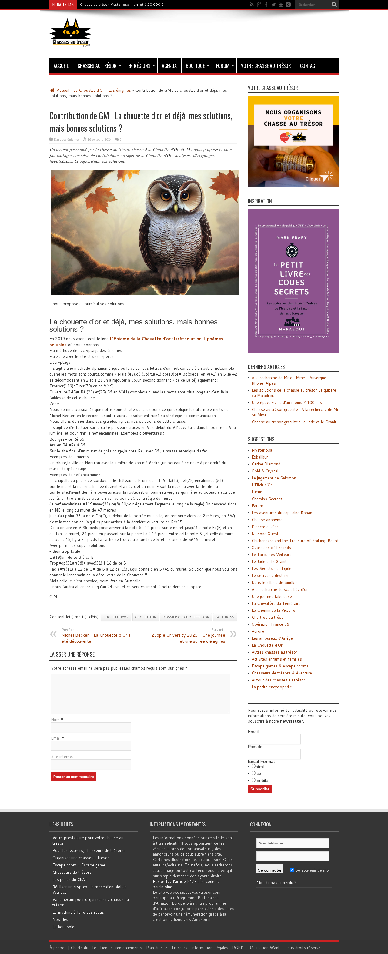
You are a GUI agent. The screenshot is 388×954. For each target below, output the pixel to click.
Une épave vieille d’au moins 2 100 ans (287, 402)
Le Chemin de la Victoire (273, 610)
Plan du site (156, 947)
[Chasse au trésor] (70, 43)
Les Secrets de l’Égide (271, 568)
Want (275, 947)
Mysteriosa (262, 450)
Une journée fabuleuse (272, 596)
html (260, 766)
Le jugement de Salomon (274, 478)
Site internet (62, 756)
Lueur (257, 492)
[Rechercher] (334, 4)
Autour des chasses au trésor (278, 680)
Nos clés (60, 919)
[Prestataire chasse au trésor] (293, 185)
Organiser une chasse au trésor (80, 857)
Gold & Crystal (265, 471)
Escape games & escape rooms (280, 666)
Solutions (225, 617)
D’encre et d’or (265, 526)
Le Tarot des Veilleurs (272, 554)
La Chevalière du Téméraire (276, 603)
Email (56, 738)
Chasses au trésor (97, 65)
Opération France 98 (270, 624)
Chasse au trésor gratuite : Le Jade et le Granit (294, 422)
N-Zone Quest (265, 533)
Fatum (257, 505)
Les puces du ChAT (70, 879)
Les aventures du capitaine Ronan (282, 512)
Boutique (195, 65)
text (259, 773)
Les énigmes (120, 90)
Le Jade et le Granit (269, 561)
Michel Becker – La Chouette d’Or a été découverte (96, 635)
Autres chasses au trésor (274, 652)
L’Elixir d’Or (262, 485)
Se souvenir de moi (312, 870)
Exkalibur (260, 457)
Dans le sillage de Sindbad (275, 582)
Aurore (258, 631)
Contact (308, 65)
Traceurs (179, 947)
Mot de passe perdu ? (276, 882)
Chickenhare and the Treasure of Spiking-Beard (295, 540)
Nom (55, 719)
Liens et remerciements (121, 947)
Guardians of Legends (271, 547)
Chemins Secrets (267, 499)
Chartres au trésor (268, 617)
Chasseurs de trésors (72, 872)
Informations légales (209, 947)
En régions (139, 65)
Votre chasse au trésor (266, 65)
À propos (58, 947)
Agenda (169, 65)
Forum (222, 65)
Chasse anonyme (267, 519)
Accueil (61, 65)
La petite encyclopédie (272, 687)
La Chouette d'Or (88, 90)
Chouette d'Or (116, 617)
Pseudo (255, 746)
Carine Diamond (266, 464)
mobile (262, 780)
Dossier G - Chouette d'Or (186, 617)
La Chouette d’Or (267, 645)
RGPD (238, 947)
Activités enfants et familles (277, 659)
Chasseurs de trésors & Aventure (282, 673)
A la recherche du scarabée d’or (280, 589)
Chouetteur (145, 617)
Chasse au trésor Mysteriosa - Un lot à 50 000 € (122, 4)
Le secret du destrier (270, 575)
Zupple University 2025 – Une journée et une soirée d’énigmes (188, 635)
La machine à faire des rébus (78, 912)
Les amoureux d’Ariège (272, 638)
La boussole (63, 926)
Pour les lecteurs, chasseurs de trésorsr (88, 850)
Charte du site (83, 947)
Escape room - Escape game (78, 865)
